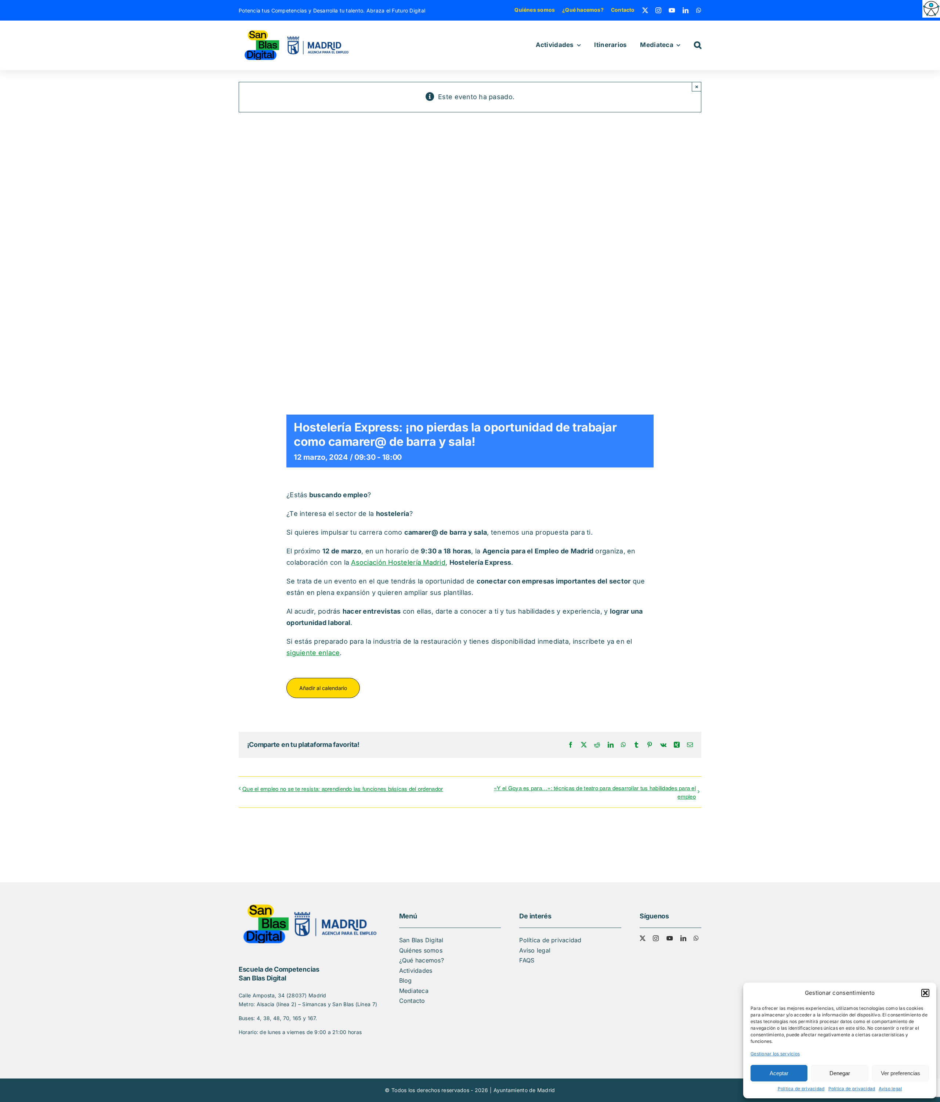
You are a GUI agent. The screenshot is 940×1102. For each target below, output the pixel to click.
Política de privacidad (801, 1088)
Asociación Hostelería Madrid (398, 562)
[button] (925, 993)
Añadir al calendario (323, 688)
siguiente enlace (313, 653)
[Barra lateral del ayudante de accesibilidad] (931, 9)
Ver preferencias (900, 1073)
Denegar (839, 1073)
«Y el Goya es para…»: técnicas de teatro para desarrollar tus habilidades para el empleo (595, 792)
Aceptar (779, 1073)
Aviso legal (890, 1088)
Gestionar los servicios (775, 1053)
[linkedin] (685, 10)
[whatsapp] (698, 10)
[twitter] (645, 10)
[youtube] (672, 10)
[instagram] (658, 10)
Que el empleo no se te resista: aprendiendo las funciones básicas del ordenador (342, 788)
